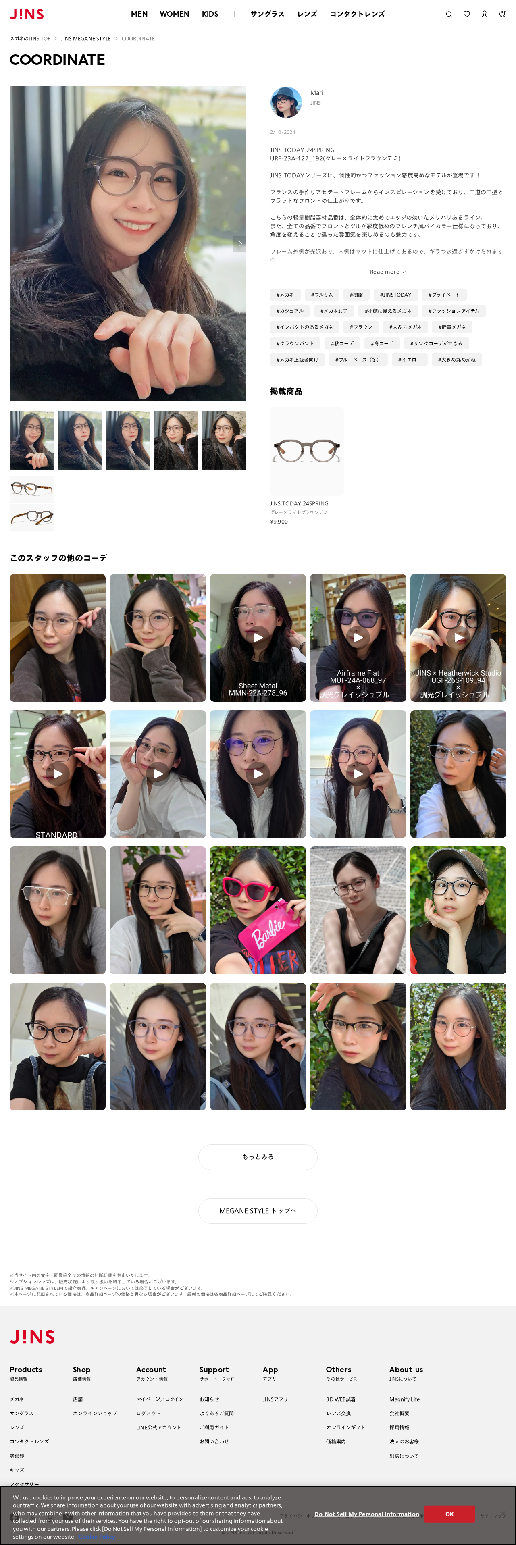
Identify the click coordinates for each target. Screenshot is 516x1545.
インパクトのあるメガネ (306, 326)
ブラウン (363, 326)
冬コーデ (384, 343)
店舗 (78, 1399)
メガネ (287, 294)
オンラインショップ (95, 1413)
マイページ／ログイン (159, 1399)
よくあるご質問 (217, 1413)
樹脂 (358, 294)
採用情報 (399, 1427)
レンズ (307, 13)
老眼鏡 (17, 1456)
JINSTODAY (397, 294)
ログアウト (148, 1413)
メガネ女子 (336, 310)
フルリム (323, 294)
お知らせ (209, 1399)
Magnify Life (404, 1399)
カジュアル (292, 310)
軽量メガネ (454, 326)
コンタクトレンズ (357, 13)
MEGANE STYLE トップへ (258, 1211)
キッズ (17, 1470)
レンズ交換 (338, 1413)
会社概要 (399, 1413)
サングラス (267, 13)
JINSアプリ (275, 1399)
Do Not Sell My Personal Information (366, 1514)
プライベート (446, 294)
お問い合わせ (214, 1441)
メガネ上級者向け (299, 359)
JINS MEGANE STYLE (86, 38)
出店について (404, 1456)
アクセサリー (24, 1484)
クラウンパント (297, 343)
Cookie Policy (97, 1536)
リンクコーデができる (438, 343)
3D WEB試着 (341, 1399)
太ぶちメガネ (407, 326)
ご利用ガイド (214, 1427)
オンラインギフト (345, 1427)
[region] (258, 1515)
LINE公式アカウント (158, 1427)
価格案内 (336, 1441)
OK (449, 1514)
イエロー (411, 359)
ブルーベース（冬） (360, 359)
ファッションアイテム (455, 310)
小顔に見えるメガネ (390, 310)
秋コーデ (344, 343)
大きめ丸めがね (458, 359)
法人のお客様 (404, 1441)
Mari (317, 93)
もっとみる (258, 1157)
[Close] (503, 1513)
